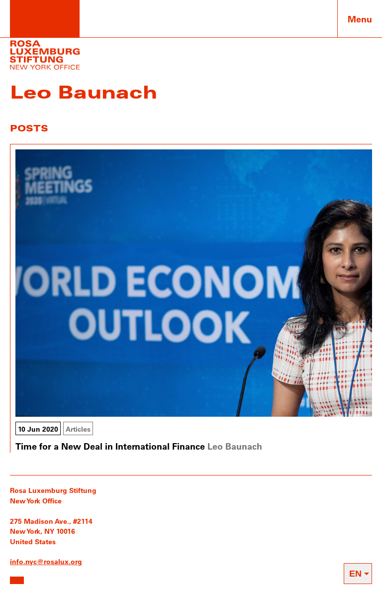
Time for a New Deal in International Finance (110, 446)
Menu (360, 19)
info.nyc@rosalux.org (46, 561)
